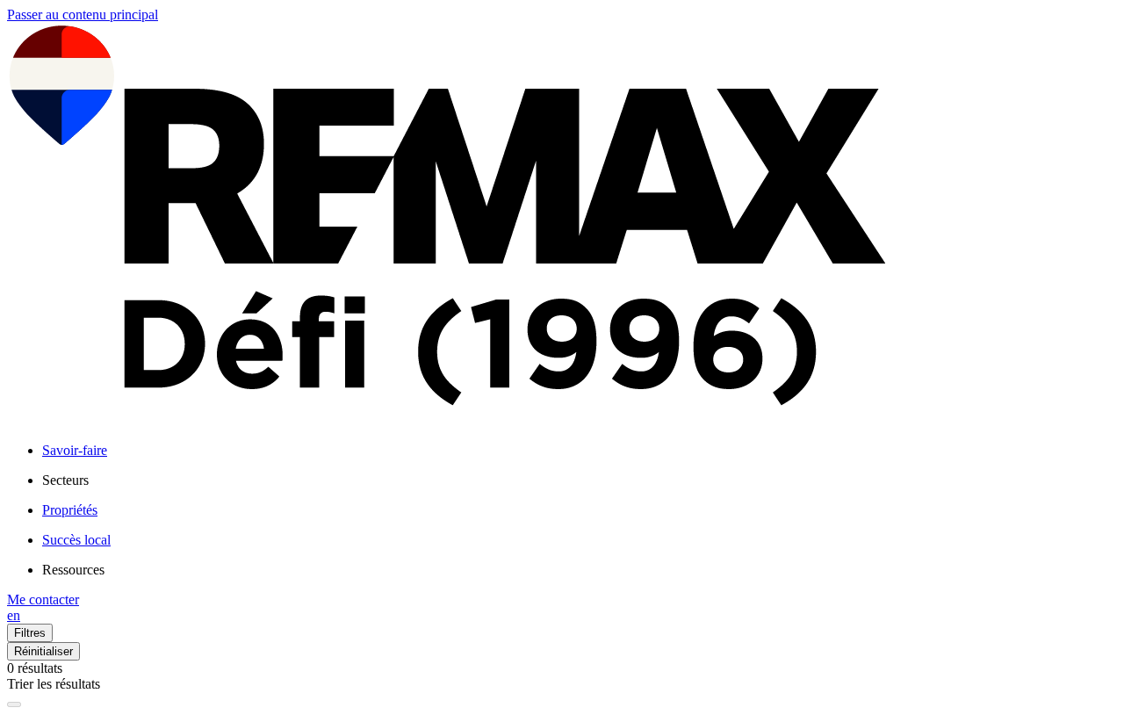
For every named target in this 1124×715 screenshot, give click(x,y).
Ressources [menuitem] (73, 569)
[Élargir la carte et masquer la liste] (14, 704)
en (13, 615)
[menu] (579, 480)
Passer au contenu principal (82, 14)
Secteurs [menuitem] (65, 480)
